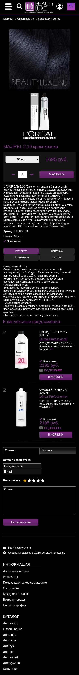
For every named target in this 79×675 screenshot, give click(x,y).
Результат (21, 250)
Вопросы (47, 450)
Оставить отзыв (21, 522)
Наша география (14, 605)
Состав (57, 257)
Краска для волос (49, 18)
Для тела (9, 640)
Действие (57, 250)
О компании (11, 588)
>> (51, 349)
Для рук (8, 646)
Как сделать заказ (16, 594)
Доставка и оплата (16, 571)
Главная (8, 18)
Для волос (10, 623)
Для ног (8, 651)
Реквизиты (10, 577)
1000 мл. (45, 335)
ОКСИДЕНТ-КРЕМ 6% (53, 332)
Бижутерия (10, 668)
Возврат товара (14, 599)
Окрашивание (25, 18)
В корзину (55, 376)
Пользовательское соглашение (25, 582)
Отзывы (10, 450)
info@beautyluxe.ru (19, 547)
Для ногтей (10, 657)
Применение (21, 257)
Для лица (9, 634)
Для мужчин (11, 663)
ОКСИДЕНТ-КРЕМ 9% (53, 389)
